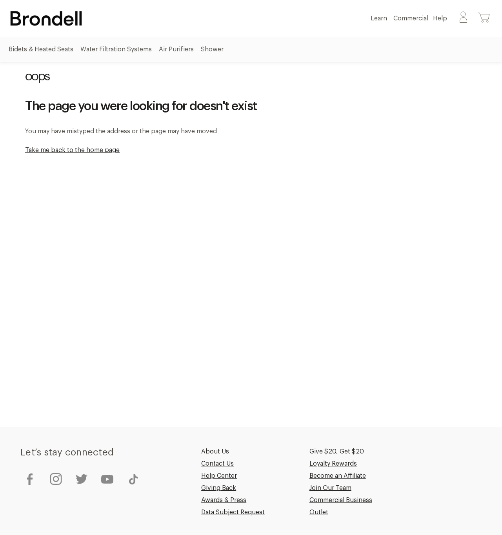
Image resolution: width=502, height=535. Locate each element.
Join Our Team (330, 488)
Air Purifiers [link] (177, 49)
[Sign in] (463, 18)
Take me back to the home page (72, 150)
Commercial (410, 18)
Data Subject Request (233, 512)
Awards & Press (223, 500)
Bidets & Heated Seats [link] (42, 49)
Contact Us (217, 464)
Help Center (219, 476)
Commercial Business (340, 500)
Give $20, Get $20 (336, 451)
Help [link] (441, 18)
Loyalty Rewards (333, 464)
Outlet (318, 512)
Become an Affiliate (337, 476)
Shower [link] (213, 49)
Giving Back (218, 488)
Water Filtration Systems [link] (116, 49)
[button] (484, 18)
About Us (215, 451)
